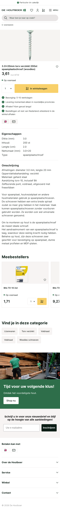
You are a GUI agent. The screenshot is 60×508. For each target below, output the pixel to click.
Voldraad (45, 331)
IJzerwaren (8, 25)
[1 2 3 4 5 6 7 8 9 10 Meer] (7, 88)
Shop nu (11, 400)
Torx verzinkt (28, 331)
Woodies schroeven (29, 340)
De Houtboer (16, 505)
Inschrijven (49, 427)
